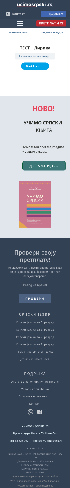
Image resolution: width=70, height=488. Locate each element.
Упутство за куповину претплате (35, 381)
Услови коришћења (35, 389)
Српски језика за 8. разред (35, 344)
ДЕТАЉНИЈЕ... (44, 166)
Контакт (35, 403)
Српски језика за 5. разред (35, 322)
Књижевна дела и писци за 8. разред (42, 56)
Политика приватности (35, 396)
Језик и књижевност (35, 359)
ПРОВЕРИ (35, 299)
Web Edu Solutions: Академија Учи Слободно (35, 481)
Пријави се (55, 14)
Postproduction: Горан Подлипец (35, 485)
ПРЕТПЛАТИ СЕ (51, 23)
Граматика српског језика (35, 351)
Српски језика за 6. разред (35, 329)
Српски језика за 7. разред (35, 337)
